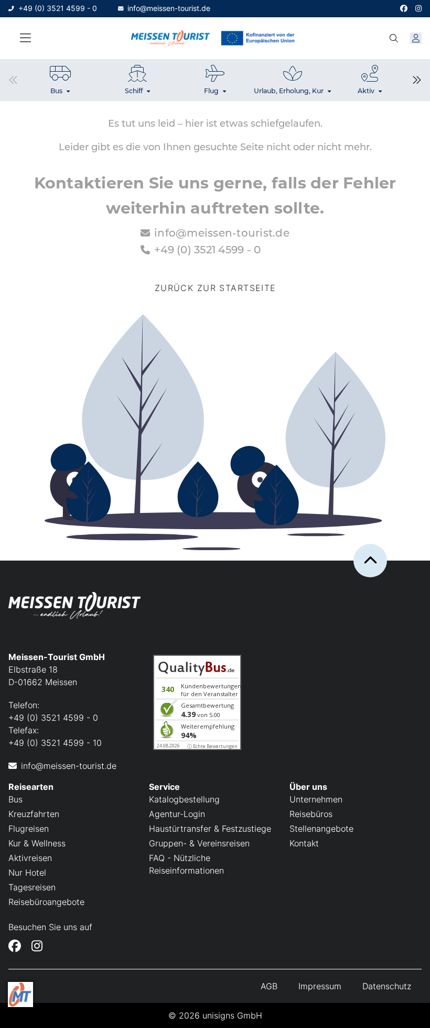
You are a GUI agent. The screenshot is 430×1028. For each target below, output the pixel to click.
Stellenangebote (321, 828)
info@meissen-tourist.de (168, 8)
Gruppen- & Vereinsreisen (199, 843)
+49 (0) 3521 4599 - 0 (57, 8)
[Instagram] (418, 8)
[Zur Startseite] (170, 38)
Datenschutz (386, 986)
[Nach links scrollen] (13, 80)
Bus (15, 799)
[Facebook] (403, 8)
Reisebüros (310, 814)
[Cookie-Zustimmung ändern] (20, 994)
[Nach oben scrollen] (370, 560)
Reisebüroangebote (46, 902)
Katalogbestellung (184, 799)
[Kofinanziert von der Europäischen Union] (259, 38)
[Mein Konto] (416, 38)
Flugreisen (28, 828)
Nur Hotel (27, 872)
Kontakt (304, 843)
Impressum (319, 986)
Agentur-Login (177, 814)
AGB (269, 986)
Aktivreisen (30, 858)
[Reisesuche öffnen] (394, 38)
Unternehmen (315, 799)
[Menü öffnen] (25, 38)
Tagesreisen (32, 887)
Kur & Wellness (37, 843)
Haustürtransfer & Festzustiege (210, 828)
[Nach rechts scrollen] (417, 80)
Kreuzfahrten (33, 814)
